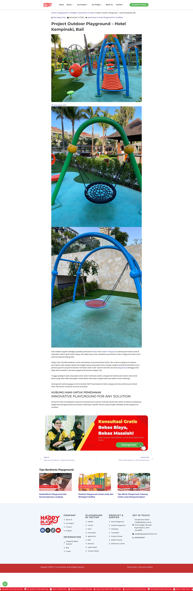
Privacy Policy (132, 567)
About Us (109, 5)
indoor (95, 351)
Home (61, 5)
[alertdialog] (96, 589)
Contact (119, 5)
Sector (69, 5)
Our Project (96, 5)
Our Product (81, 5)
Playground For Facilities (113, 17)
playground (122, 368)
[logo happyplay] (48, 4)
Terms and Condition (145, 567)
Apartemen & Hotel (95, 17)
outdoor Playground (109, 351)
